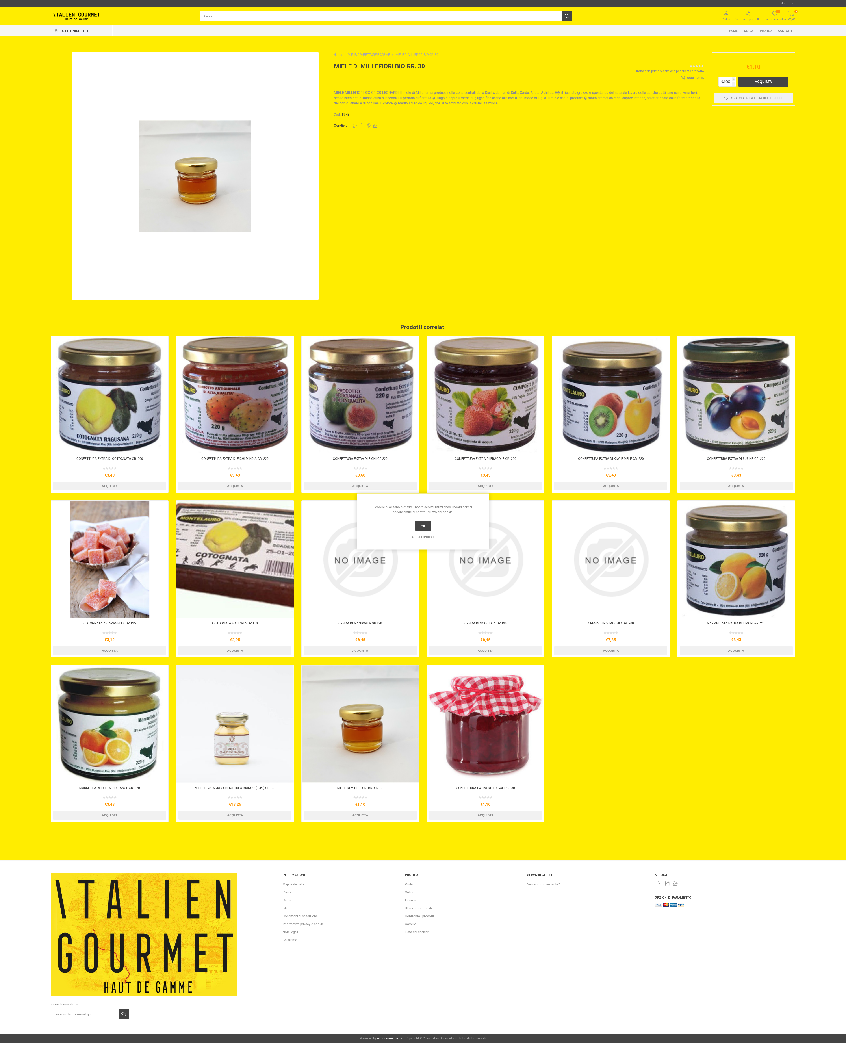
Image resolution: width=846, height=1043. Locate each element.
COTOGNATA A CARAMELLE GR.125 (109, 623)
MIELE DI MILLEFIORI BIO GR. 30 (360, 788)
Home (733, 30)
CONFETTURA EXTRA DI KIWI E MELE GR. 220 (611, 459)
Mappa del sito (293, 884)
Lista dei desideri (417, 932)
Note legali (290, 932)
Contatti (785, 30)
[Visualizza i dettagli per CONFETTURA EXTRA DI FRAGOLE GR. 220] (485, 395)
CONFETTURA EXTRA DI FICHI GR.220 (360, 459)
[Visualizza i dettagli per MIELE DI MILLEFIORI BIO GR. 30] (360, 724)
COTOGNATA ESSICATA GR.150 (235, 623)
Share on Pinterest (369, 125)
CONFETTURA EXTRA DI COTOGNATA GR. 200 (109, 459)
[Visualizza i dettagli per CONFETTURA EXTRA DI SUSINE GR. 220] (736, 395)
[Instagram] (667, 883)
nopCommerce (387, 1038)
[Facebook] (658, 883)
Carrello (410, 924)
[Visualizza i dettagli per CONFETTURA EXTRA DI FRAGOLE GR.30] (485, 724)
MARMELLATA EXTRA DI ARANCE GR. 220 (109, 788)
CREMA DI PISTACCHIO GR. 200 (611, 623)
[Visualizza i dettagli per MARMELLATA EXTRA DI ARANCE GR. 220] (109, 724)
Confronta (695, 78)
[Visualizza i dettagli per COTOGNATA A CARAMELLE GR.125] (109, 559)
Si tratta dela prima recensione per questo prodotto (668, 71)
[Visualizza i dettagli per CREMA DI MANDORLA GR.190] (360, 559)
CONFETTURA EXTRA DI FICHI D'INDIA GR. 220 (235, 459)
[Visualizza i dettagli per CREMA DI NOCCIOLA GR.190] (485, 559)
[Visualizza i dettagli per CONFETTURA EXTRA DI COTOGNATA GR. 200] (109, 395)
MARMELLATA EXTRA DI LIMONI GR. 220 (736, 623)
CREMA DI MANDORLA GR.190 (360, 623)
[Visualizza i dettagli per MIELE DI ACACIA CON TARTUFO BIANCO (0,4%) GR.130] (235, 724)
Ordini (409, 892)
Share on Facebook (362, 125)
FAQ (286, 908)
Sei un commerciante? (543, 884)
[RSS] (675, 883)
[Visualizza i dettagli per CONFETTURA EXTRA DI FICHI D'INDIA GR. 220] (235, 395)
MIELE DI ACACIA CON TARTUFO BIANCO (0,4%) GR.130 (235, 788)
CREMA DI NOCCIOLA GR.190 (485, 623)
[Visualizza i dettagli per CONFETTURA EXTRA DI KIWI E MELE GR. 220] (611, 395)
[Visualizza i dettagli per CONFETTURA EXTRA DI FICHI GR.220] (360, 395)
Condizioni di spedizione (300, 916)
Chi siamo (290, 940)
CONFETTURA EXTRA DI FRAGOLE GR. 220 (485, 459)
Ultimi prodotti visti (418, 908)
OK (423, 526)
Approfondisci (423, 537)
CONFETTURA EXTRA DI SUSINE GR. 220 (736, 459)
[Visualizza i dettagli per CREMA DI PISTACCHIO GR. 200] (611, 559)
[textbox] (381, 16)
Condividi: (341, 126)
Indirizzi (410, 900)
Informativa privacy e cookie (303, 924)
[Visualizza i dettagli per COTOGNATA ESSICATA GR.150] (235, 559)
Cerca (748, 30)
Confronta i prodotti (747, 19)
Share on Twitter (354, 125)
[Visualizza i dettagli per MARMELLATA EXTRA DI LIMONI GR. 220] (736, 559)
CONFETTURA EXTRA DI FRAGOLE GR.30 (485, 788)
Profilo (726, 19)
